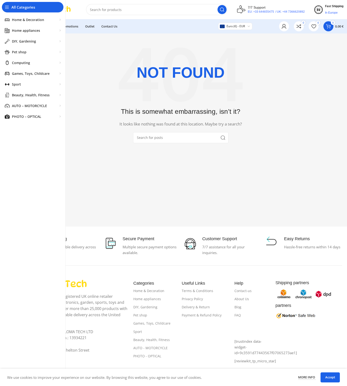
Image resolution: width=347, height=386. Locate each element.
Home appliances (147, 299)
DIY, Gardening (145, 307)
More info (307, 377)
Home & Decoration (148, 290)
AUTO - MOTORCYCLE (150, 348)
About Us (241, 299)
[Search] (222, 9)
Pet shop (140, 315)
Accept (330, 377)
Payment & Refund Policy (202, 315)
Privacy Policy (192, 299)
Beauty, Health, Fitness (151, 339)
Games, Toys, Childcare (152, 323)
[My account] (284, 26)
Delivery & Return (196, 307)
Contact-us (243, 290)
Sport (137, 331)
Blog (237, 307)
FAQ (237, 315)
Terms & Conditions (197, 290)
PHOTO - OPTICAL (147, 356)
